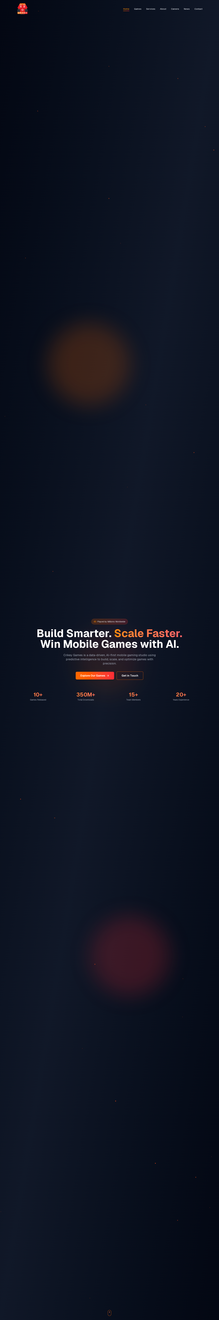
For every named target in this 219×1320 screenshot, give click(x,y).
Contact (198, 9)
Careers (175, 9)
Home (126, 9)
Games (137, 9)
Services (150, 9)
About (163, 9)
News (187, 9)
